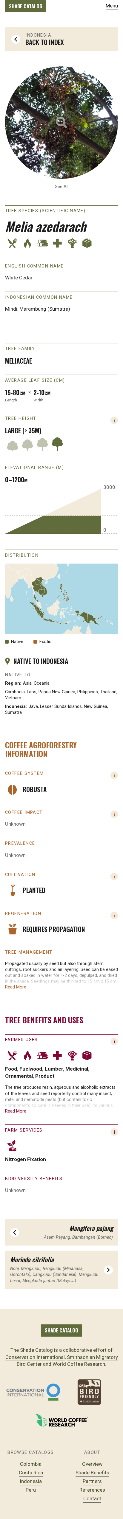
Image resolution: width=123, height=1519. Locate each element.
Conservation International (35, 1357)
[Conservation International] (33, 1392)
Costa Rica (31, 1473)
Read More (15, 987)
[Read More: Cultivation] (114, 876)
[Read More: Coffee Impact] (114, 814)
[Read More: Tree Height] (114, 420)
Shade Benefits (92, 1473)
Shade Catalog (25, 6)
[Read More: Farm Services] (114, 1132)
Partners (92, 1481)
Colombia (30, 1464)
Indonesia (31, 1481)
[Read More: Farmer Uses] (114, 1041)
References (92, 1490)
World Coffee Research (79, 1364)
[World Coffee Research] (61, 1420)
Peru (31, 1490)
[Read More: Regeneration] (114, 915)
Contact (92, 1498)
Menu (112, 6)
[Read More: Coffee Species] (114, 775)
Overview (92, 1464)
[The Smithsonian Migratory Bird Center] (89, 1392)
